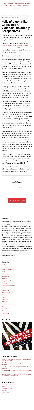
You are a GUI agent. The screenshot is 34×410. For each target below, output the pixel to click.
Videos (19, 5)
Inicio (4, 3)
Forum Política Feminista (9, 384)
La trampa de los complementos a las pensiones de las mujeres (16, 374)
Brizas (3, 394)
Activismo (26, 5)
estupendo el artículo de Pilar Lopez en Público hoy (17, 44)
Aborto (3, 264)
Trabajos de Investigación (22, 3)
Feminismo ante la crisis (8, 285)
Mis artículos (5, 290)
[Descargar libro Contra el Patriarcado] (17, 350)
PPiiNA (3, 386)
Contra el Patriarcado (8, 269)
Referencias (13, 16)
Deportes (4, 278)
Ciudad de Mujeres (7, 388)
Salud (3, 306)
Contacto (16, 8)
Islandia (4, 288)
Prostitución (5, 299)
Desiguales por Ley (7, 281)
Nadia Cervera (6, 374)
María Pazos (5, 16)
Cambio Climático (6, 267)
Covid (3, 271)
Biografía (10, 3)
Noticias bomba (6, 292)
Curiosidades (5, 274)
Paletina (4, 294)
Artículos (12, 5)
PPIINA (4, 297)
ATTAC (4, 390)
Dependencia (5, 276)
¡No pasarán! (5, 17)
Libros (5, 5)
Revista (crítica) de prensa (23, 16)
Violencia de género (7, 311)
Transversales (6, 392)
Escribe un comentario (18, 200)
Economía (4, 283)
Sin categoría (5, 308)
